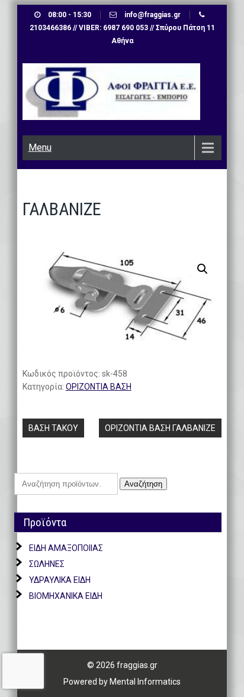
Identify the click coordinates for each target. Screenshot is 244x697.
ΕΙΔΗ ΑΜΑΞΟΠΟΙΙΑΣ (66, 548)
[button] (202, 269)
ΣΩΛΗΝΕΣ (47, 564)
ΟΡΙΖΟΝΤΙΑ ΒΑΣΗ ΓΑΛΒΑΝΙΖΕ (160, 428)
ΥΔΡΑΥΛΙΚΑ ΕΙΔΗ (60, 580)
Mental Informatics (145, 681)
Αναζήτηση (143, 483)
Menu (40, 147)
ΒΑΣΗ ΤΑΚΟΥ (53, 428)
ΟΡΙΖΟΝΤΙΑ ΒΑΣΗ (98, 386)
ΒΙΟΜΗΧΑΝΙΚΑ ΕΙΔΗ (65, 596)
